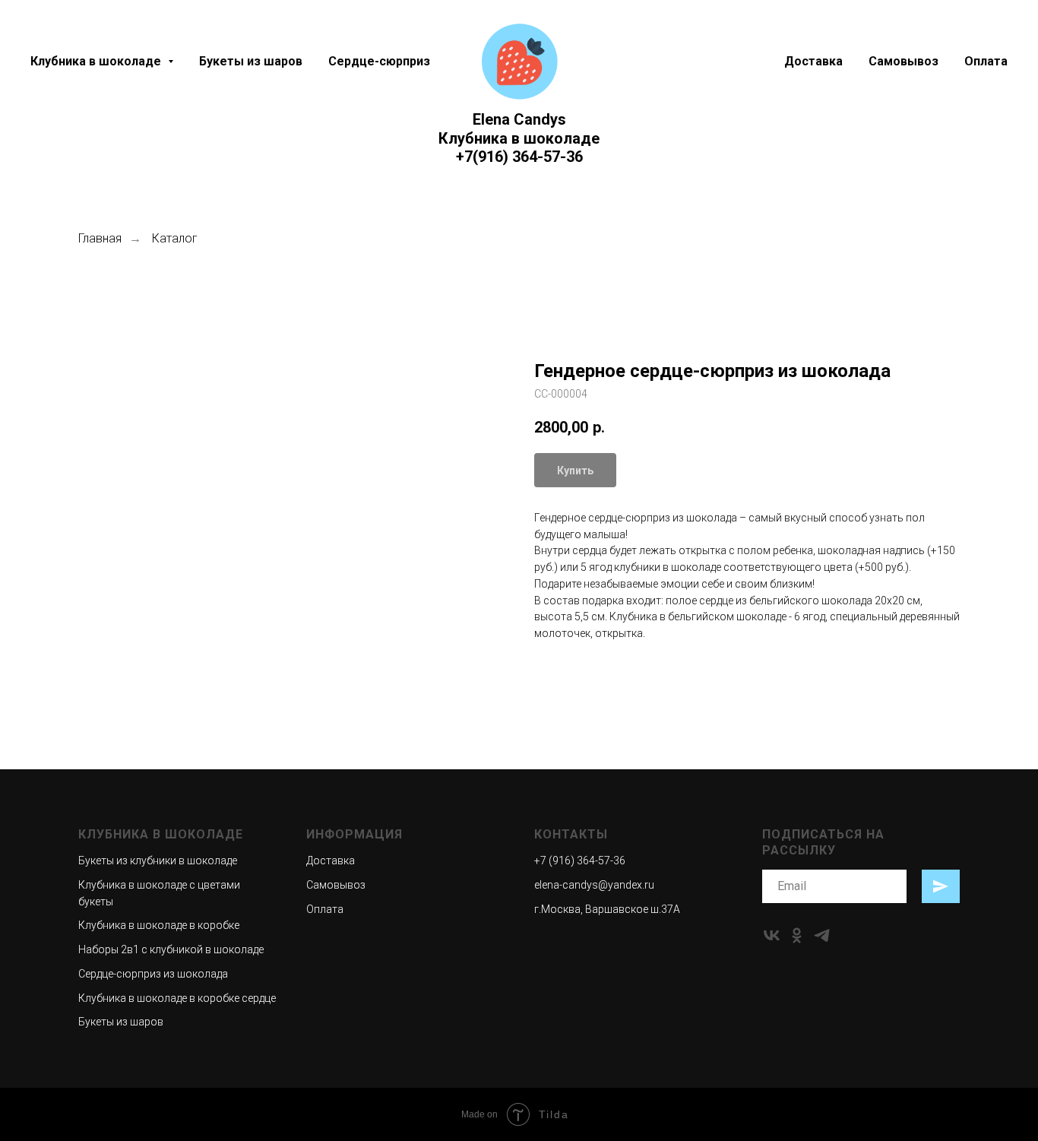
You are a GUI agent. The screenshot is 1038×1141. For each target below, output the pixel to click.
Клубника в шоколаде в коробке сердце (177, 998)
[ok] (796, 935)
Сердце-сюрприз (379, 61)
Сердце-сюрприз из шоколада (153, 974)
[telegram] (821, 935)
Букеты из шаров (250, 61)
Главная (100, 238)
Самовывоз (903, 61)
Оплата (986, 61)
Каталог (175, 238)
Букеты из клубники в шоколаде (157, 860)
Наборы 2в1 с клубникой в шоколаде (171, 949)
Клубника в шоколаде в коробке (158, 925)
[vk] (771, 935)
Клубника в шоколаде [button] (97, 61)
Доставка (813, 61)
